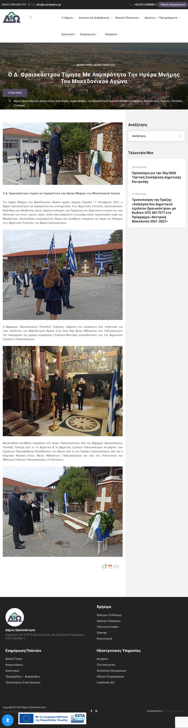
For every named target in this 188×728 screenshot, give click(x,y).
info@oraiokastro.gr (48, 4)
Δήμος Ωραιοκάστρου (26, 101)
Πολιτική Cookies (108, 626)
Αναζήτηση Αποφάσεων (111, 670)
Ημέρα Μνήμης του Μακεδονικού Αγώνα (93, 101)
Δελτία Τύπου (85, 65)
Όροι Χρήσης (10, 711)
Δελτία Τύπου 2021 (104, 65)
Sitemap (102, 632)
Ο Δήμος (67, 17)
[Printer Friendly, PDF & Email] (110, 566)
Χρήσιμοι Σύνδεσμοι (109, 615)
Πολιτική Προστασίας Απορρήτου (37, 711)
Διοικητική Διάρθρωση (94, 17)
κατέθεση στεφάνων (130, 101)
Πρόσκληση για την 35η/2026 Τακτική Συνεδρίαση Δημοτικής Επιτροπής (156, 177)
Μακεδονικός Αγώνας (157, 101)
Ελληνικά (111, 34)
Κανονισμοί (12, 670)
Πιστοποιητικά (106, 664)
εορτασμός (62, 101)
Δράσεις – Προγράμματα (160, 17)
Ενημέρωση (87, 34)
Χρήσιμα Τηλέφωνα (108, 621)
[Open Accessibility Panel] (8, 720)
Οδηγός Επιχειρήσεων (172, 4)
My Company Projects (173, 711)
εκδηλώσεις (47, 101)
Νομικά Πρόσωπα (127, 17)
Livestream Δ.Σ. (106, 682)
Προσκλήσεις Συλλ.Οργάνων (23, 682)
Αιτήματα (102, 659)
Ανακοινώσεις (14, 664)
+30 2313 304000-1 (145, 4)
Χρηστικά (68, 34)
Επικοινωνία (104, 638)
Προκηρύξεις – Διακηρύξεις (23, 676)
